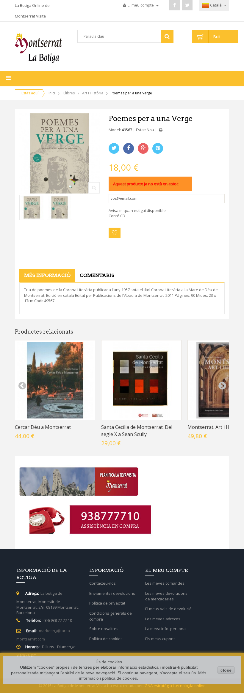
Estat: (141, 129)
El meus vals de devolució (168, 608)
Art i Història (92, 93)
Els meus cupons (160, 638)
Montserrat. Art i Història (215, 427)
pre (22, 386)
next (222, 386)
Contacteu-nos (102, 583)
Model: (115, 129)
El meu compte (141, 5)
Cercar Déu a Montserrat (43, 427)
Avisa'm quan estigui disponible (137, 210)
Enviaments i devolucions (112, 593)
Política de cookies (106, 638)
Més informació (47, 275)
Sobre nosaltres (103, 628)
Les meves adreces (162, 618)
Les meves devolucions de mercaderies (166, 596)
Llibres (69, 93)
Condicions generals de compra (110, 616)
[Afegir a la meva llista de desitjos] (115, 233)
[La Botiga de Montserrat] (38, 48)
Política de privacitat (107, 603)
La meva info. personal (166, 628)
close (226, 670)
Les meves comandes (140, 19)
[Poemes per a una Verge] (31, 207)
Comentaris (97, 275)
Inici (52, 93)
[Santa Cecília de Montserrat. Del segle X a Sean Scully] (141, 380)
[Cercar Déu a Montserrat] (55, 380)
